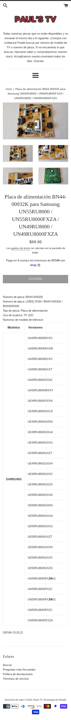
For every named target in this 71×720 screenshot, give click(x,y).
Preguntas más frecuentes (19, 669)
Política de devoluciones (18, 674)
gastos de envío (20, 248)
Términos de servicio (16, 678)
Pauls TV (37, 700)
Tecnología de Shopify (54, 700)
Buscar (7, 665)
